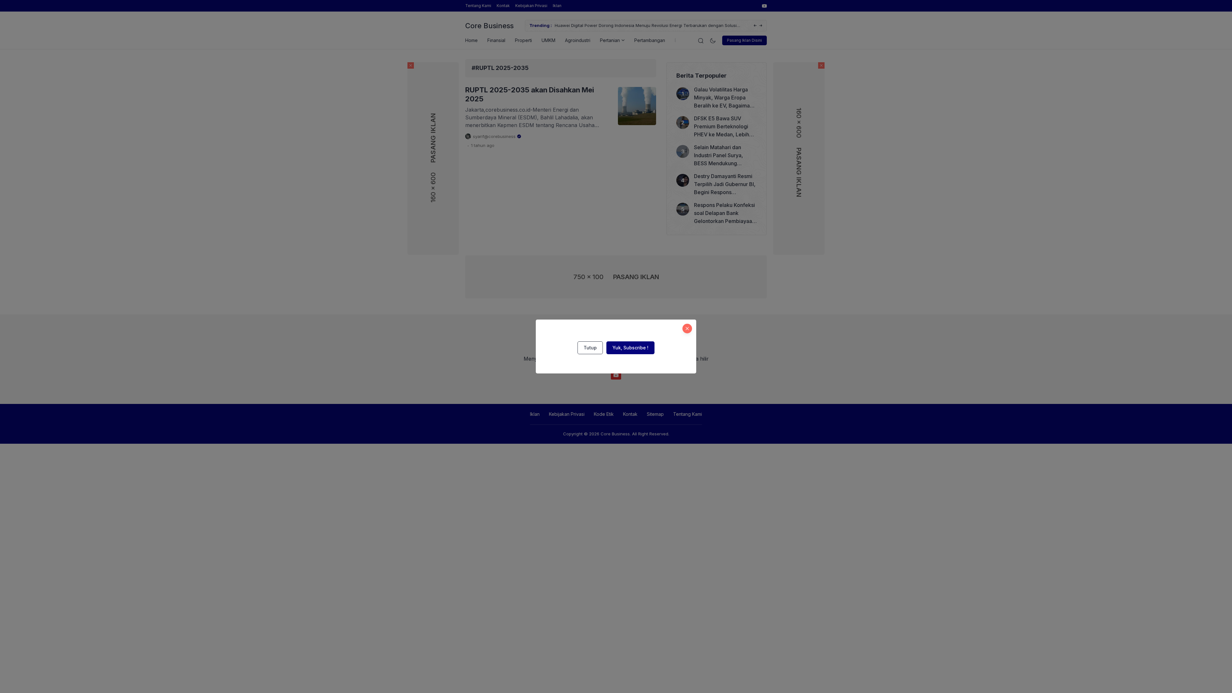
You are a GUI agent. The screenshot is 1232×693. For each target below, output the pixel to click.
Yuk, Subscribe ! (630, 347)
